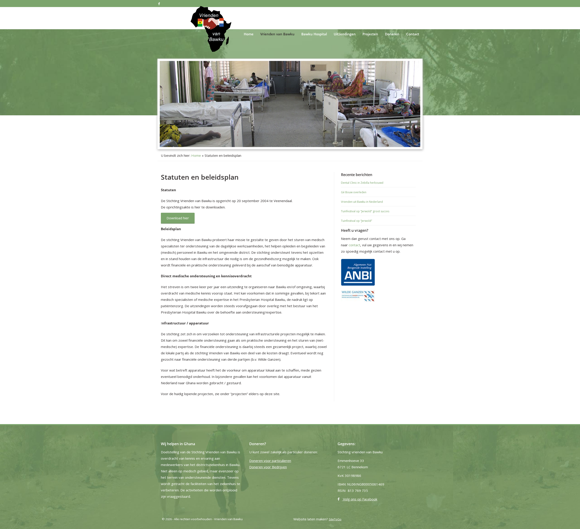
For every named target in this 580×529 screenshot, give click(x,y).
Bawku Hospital (314, 34)
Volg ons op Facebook (359, 499)
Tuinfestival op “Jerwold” (356, 221)
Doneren (392, 34)
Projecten (370, 34)
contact (354, 245)
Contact (412, 34)
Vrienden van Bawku (277, 34)
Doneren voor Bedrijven (268, 467)
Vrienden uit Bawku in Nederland (362, 202)
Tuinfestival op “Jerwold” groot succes (365, 211)
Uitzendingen (345, 34)
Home (249, 34)
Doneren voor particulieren (270, 460)
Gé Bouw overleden (353, 192)
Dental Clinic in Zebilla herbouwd (362, 183)
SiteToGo (335, 519)
